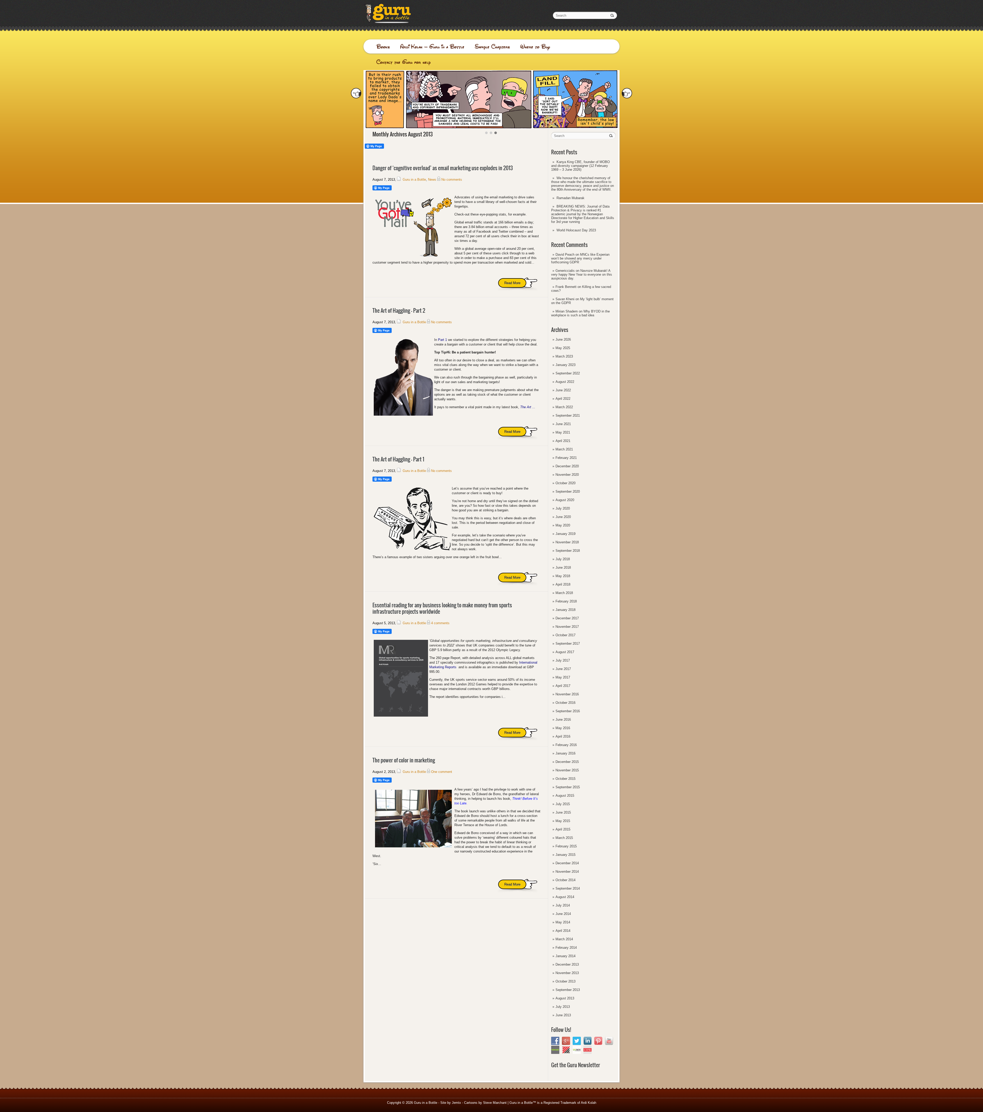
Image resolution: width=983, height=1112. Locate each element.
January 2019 (565, 534)
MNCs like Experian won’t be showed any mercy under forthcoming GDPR (580, 258)
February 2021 (566, 458)
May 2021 (562, 432)
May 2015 (562, 821)
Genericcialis (565, 271)
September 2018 (567, 551)
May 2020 (562, 525)
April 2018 (562, 584)
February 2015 (566, 846)
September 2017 (567, 643)
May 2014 (562, 922)
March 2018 (564, 593)
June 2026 (563, 339)
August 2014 (564, 897)
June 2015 (563, 812)
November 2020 (567, 475)
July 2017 (562, 660)
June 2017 (563, 669)
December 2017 (567, 618)
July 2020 (562, 508)
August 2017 (564, 652)
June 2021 (563, 424)
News (432, 179)
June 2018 (563, 567)
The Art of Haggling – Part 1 (398, 459)
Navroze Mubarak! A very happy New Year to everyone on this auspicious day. (581, 274)
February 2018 (566, 601)
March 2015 (564, 838)
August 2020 (564, 500)
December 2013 (567, 964)
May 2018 (562, 576)
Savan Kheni (564, 299)
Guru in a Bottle (414, 179)
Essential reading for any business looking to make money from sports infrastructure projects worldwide (442, 608)
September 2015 (567, 787)
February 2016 (566, 745)
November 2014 (567, 871)
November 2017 (567, 627)
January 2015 (565, 855)
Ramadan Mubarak (570, 198)
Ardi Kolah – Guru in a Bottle (432, 46)
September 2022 (567, 373)
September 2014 (567, 888)
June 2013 (563, 1015)
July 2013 (562, 1007)
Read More (512, 283)
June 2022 (563, 390)
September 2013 (567, 990)
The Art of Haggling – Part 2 (398, 311)
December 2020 (567, 466)
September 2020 (567, 491)
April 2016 (562, 736)
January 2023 (565, 365)
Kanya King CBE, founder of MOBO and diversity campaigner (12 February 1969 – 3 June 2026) (580, 165)
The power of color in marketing (403, 760)
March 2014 (564, 939)
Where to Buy (535, 46)
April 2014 (562, 931)
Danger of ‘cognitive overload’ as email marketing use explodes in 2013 (442, 168)
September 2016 (567, 711)
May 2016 (562, 728)
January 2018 (565, 610)
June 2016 (563, 719)
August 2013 (564, 998)
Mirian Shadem (566, 311)
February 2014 (566, 947)
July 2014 (562, 905)
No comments (451, 179)
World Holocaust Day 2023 (576, 230)
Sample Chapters (492, 46)
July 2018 (562, 559)
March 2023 (564, 356)
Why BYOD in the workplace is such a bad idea (580, 313)
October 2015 (565, 779)
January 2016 (565, 753)
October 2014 (565, 880)
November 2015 (567, 770)
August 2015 (564, 795)
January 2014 (565, 956)
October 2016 (565, 703)
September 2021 (567, 415)
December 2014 (567, 863)
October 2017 (565, 635)
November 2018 (567, 542)
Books (383, 46)
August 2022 (564, 382)
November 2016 (567, 694)
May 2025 (562, 348)
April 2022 (562, 399)
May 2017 (562, 677)
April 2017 (562, 686)
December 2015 (567, 762)
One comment (441, 772)
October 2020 (565, 483)
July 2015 (562, 804)
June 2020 (563, 517)
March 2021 (564, 449)
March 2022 (564, 407)
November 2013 (567, 973)
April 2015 (562, 829)
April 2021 (562, 441)
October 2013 (565, 981)
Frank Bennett (565, 287)
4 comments (440, 623)
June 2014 (563, 914)
